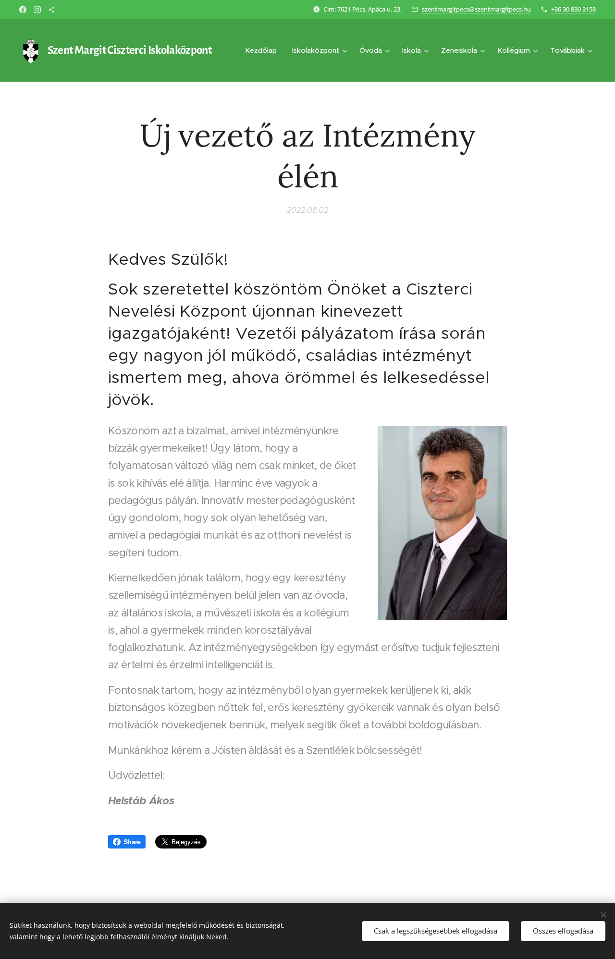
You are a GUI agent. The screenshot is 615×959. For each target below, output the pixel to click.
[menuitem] (263, 50)
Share (132, 842)
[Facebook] (23, 9)
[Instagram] (37, 9)
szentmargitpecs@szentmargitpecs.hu (476, 9)
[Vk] (52, 9)
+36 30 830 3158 (573, 9)
